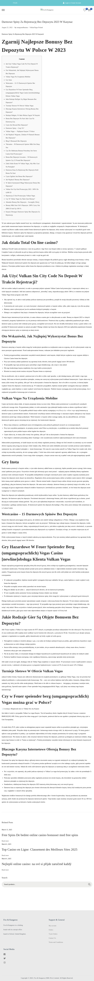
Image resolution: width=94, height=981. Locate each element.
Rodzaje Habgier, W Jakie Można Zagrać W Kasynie (23, 115)
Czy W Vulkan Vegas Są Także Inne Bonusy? (20, 199)
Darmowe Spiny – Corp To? (15, 128)
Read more (5, 841)
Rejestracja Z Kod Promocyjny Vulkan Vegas (20, 196)
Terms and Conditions (56, 942)
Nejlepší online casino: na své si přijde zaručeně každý (36, 864)
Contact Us (52, 938)
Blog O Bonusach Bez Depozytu (16, 141)
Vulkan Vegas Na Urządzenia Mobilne (18, 77)
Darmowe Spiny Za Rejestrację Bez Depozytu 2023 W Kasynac (37, 21)
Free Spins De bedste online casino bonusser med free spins (40, 835)
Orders (51, 930)
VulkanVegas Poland (36, 27)
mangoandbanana (22, 27)
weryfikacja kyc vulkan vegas (65, 410)
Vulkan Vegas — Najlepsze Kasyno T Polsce (20, 131)
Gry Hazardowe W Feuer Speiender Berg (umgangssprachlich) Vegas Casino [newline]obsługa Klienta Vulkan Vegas (23, 93)
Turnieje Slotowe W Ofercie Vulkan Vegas (19, 106)
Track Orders (53, 934)
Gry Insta (9, 80)
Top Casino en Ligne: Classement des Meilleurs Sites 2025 (39, 849)
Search (89, 884)
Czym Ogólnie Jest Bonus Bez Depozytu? (19, 176)
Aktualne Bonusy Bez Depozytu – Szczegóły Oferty (22, 202)
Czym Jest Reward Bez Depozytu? (17, 125)
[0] (84, 10)
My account (52, 926)
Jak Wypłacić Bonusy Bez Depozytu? (18, 180)
